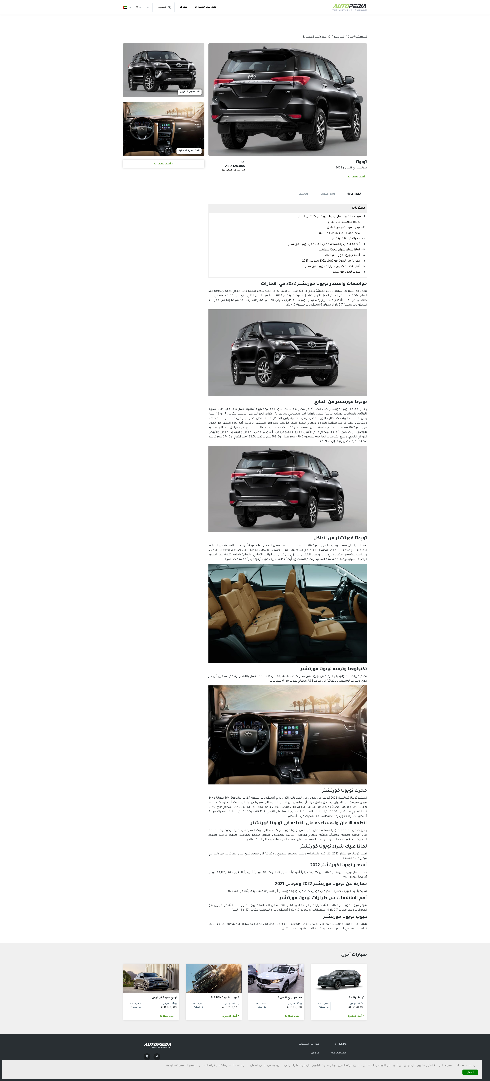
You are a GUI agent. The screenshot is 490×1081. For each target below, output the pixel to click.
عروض (183, 7)
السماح (470, 1072)
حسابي (162, 7)
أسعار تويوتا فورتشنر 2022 (342, 255)
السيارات (339, 36)
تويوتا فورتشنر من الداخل (343, 227)
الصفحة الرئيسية (357, 36)
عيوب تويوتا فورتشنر (346, 272)
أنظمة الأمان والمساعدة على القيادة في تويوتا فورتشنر (324, 244)
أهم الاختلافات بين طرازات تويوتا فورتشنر (332, 266)
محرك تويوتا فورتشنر (346, 239)
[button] (359, 99)
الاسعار (302, 194)
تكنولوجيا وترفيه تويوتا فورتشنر (339, 233)
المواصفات (327, 194)
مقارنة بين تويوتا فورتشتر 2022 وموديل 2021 (331, 261)
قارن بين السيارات (205, 7)
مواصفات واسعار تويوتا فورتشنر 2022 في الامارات (328, 216)
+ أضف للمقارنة (357, 177)
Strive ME (340, 1044)
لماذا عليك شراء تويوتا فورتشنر (339, 250)
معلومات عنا (338, 1053)
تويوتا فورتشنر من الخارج (344, 222)
